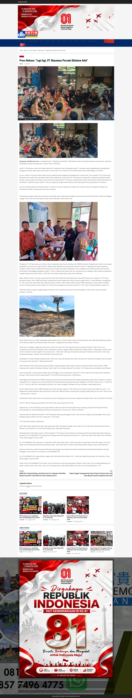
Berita (24, 41)
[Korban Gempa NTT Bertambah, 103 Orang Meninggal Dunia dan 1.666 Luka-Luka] (101, 538)
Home (19, 41)
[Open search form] (102, 43)
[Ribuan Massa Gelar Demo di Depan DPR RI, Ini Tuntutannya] (54, 505)
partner (111, 41)
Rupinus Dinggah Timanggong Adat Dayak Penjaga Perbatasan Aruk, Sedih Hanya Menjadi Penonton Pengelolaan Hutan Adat (91, 473)
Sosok (70, 41)
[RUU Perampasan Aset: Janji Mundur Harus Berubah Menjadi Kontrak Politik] (30, 505)
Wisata (58, 41)
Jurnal (27, 512)
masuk (28, 486)
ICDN (20, 44)
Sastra (64, 41)
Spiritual (83, 41)
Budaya (53, 41)
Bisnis (41, 41)
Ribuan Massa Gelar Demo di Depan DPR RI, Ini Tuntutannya (53, 516)
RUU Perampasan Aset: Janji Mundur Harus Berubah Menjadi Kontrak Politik (29, 516)
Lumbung (76, 41)
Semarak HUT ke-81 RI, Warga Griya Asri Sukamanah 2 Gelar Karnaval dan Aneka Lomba (77, 517)
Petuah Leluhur (92, 41)
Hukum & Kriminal (33, 41)
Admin (21, 64)
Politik (47, 41)
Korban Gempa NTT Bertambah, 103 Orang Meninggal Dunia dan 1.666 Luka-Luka (101, 549)
